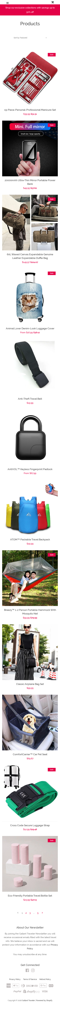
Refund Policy (45, 979)
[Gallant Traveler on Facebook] (27, 971)
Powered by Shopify (44, 1000)
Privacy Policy (15, 979)
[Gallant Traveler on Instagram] (33, 971)
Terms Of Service (30, 979)
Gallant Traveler (28, 1000)
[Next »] (42, 913)
